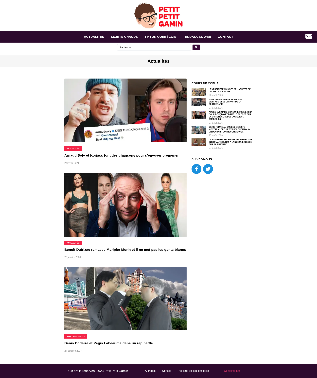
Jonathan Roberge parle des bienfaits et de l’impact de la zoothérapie (225, 101)
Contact (225, 36)
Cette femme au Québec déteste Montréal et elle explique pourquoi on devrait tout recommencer (229, 129)
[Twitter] (208, 169)
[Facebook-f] (196, 169)
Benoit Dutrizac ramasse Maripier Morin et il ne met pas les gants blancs (125, 249)
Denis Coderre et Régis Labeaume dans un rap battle (108, 343)
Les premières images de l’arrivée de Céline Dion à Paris (230, 90)
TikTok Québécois (160, 36)
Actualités (94, 36)
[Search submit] (196, 47)
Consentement (232, 370)
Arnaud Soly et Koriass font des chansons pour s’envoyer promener (121, 155)
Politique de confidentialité (193, 370)
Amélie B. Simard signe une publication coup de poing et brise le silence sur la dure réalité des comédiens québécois (230, 115)
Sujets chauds (124, 36)
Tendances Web (197, 36)
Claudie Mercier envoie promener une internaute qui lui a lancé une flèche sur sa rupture (230, 142)
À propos (150, 370)
